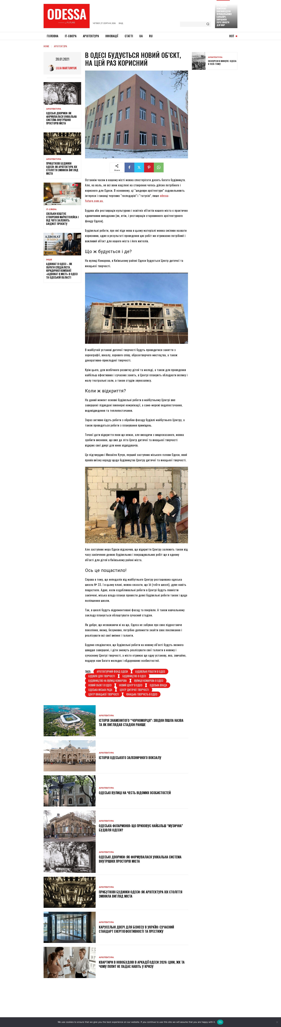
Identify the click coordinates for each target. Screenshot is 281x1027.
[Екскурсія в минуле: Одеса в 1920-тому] (199, 61)
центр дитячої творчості (134, 690)
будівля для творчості (101, 676)
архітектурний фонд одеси (112, 672)
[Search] (208, 24)
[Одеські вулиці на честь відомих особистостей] (70, 791)
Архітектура (60, 46)
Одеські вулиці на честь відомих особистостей (135, 792)
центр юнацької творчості (103, 694)
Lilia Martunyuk (66, 68)
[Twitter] (139, 167)
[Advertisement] (216, 95)
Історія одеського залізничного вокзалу (130, 757)
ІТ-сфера (51, 209)
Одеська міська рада (100, 690)
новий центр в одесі (130, 685)
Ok (220, 1022)
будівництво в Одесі (134, 676)
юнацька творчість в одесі (141, 694)
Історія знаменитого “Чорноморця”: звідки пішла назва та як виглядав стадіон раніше (141, 722)
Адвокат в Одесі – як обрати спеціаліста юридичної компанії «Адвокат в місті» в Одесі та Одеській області (62, 270)
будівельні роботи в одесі (150, 672)
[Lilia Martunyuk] (52, 68)
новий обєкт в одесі (100, 685)
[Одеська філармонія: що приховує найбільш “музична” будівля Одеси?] (70, 826)
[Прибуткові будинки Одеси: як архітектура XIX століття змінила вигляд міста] (62, 143)
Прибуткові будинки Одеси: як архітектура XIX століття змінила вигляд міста (62, 168)
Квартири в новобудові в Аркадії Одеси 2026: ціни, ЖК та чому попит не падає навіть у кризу (142, 964)
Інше (49, 260)
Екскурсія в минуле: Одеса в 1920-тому (222, 62)
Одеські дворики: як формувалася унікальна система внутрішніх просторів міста (61, 118)
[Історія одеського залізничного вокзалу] (70, 755)
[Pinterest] (149, 167)
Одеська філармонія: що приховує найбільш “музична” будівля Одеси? (141, 827)
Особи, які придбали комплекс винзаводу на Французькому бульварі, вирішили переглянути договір (224, 14)
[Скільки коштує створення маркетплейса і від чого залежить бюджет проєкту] (62, 194)
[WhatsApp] (159, 167)
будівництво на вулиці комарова (107, 681)
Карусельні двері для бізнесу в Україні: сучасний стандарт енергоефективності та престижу (136, 929)
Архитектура (215, 57)
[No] (277, 1022)
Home (46, 46)
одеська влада (158, 685)
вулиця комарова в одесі (148, 681)
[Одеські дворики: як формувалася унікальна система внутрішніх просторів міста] (62, 93)
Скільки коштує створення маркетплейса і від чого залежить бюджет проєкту (62, 219)
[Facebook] (129, 167)
